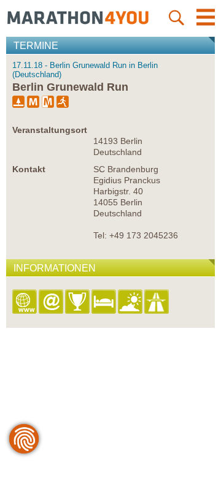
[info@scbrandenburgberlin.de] (52, 302)
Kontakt (28, 169)
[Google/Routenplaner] (157, 302)
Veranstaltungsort (49, 130)
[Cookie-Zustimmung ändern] (24, 438)
